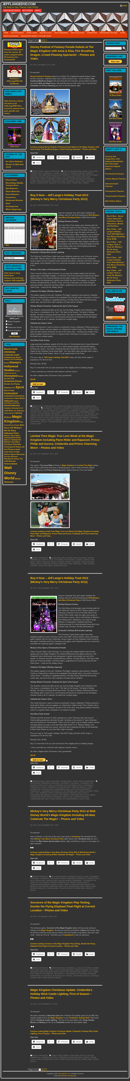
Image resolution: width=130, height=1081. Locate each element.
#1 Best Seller (115, 95)
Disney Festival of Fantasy (40, 76)
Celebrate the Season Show (75, 408)
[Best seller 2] (115, 117)
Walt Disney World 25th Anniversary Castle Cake (67, 799)
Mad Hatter (87, 175)
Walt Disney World (10, 473)
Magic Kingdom (14, 321)
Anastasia (55, 783)
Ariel (96, 171)
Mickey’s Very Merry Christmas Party (49, 839)
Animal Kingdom (14, 330)
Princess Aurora (50, 564)
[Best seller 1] (115, 94)
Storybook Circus (11, 459)
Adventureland (58, 558)
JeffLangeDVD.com (19, 4)
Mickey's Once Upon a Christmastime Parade (49, 418)
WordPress (65, 1075)
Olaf (63, 177)
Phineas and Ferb (38, 797)
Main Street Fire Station (65, 972)
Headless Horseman (11, 408)
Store (122, 33)
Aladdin (69, 558)
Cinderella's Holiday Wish (59, 787)
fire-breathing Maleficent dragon (53, 175)
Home (6, 33)
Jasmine (79, 560)
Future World (19, 398)
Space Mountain (18, 454)
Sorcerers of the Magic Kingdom (81, 974)
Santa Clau (67, 797)
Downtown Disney (13, 381)
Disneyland (11, 375)
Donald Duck (93, 878)
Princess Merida (43, 181)
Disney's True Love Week (52, 560)
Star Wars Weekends (11, 456)
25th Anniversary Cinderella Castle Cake (69, 876)
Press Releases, (65, 406)
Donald (46, 412)
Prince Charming (48, 179)
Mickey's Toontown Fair (12, 440)
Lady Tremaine (41, 793)
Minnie (43, 420)
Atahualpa (73, 1075)
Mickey (93, 416)
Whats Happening (11, 36)
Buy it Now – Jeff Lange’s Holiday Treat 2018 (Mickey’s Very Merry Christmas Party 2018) (116, 262)
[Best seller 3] (115, 140)
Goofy (33, 414)
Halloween (8, 401)
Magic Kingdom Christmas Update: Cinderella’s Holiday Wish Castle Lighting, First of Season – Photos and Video (61, 993)
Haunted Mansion (12, 405)
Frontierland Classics (114, 174)
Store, (88, 406)
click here (14, 146)
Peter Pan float (83, 177)
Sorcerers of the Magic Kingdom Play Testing (51, 976)
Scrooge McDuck (82, 420)
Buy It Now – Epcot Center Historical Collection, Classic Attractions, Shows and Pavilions (115, 221)
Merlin (38, 974)
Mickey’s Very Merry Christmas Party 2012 (70, 795)
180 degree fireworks (40, 783)
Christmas (9, 352)
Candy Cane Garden (60, 1055)
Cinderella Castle (11, 355)
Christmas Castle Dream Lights (44, 410)
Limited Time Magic (85, 465)
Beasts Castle (11, 349)
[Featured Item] (14, 145)
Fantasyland (11, 393)
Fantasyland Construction (14, 396)
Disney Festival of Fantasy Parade (69, 173)
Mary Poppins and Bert (79, 416)
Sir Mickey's (59, 974)
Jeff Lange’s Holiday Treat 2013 (56, 357)
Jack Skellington (18, 410)
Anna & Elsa (88, 171)
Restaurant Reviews (108, 33)
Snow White (42, 183)
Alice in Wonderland (72, 171)
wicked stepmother (76, 888)
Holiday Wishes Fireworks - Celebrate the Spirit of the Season (65, 414)
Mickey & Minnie (57, 562)
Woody (58, 977)
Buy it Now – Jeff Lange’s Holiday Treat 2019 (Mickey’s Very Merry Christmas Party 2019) (116, 234)
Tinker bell (77, 183)
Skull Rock (81, 181)
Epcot (10, 324)
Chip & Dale (94, 408)
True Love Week (46, 565)
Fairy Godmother (58, 412)
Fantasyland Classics (114, 191)
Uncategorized (17, 33)
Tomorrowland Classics (115, 196)
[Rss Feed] (115, 319)
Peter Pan (70, 177)
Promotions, (79, 406)
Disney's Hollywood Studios (12, 366)
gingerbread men (87, 412)
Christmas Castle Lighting (82, 1055)
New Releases (46, 33)
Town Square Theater (57, 888)
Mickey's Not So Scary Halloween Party (13, 430)
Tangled (52, 183)
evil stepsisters (37, 880)
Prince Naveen (63, 179)
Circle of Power (84, 968)
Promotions (92, 33)
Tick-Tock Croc (64, 183)
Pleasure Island (14, 449)
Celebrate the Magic (52, 408)
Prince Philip (36, 564)
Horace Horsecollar (59, 882)
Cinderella (48, 173)
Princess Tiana (58, 181)
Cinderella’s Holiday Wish (79, 1018)
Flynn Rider (75, 175)
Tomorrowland (10, 464)
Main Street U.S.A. (85, 972)
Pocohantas (47, 974)
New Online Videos (113, 201)
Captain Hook (36, 173)
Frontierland (67, 970)
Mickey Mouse (45, 177)
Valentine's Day (60, 565)
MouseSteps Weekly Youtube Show (36, 36)
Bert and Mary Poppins (84, 558)
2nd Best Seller (115, 118)
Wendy (86, 183)
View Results (14, 336)
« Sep (6, 245)
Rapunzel (70, 181)
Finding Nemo (9, 398)
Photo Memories (61, 33)
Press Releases (77, 33)
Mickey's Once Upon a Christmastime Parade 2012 (72, 884)
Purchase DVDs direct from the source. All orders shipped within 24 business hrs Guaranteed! (13, 54)
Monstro (56, 177)
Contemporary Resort (12, 357)
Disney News (31, 33)
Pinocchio (34, 179)
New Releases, (51, 406)
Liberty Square (9, 413)
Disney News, (39, 171)
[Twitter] (115, 301)
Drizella (83, 787)
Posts (125, 6)
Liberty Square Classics (115, 179)
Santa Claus (8, 452)
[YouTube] (115, 313)
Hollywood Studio (15, 327)
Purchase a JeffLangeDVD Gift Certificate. (14, 81)
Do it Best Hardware (14, 161)
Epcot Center (9, 390)
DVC (13, 387)
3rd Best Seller (115, 141)
